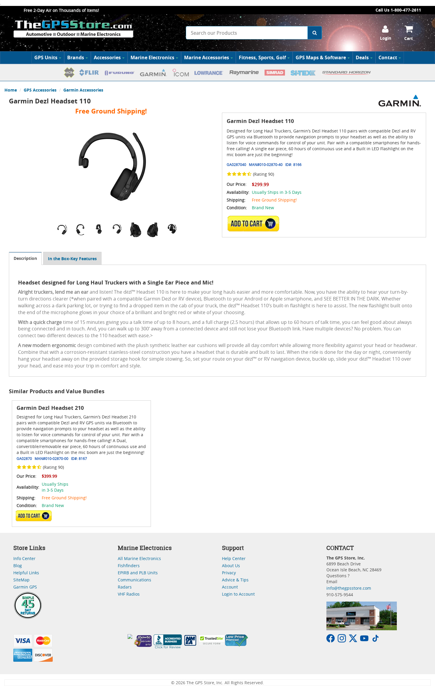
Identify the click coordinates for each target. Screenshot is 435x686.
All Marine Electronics (139, 558)
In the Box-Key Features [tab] (72, 258)
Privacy (229, 572)
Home (10, 90)
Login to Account (238, 594)
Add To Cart (34, 516)
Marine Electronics (152, 57)
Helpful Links (26, 572)
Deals (362, 57)
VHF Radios (129, 594)
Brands (75, 57)
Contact (387, 57)
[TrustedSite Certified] (211, 640)
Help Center (234, 558)
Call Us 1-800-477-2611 (398, 10)
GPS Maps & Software (321, 57)
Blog (17, 565)
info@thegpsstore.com (348, 588)
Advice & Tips (235, 580)
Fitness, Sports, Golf (262, 57)
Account (230, 587)
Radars (125, 587)
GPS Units (45, 57)
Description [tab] (25, 258)
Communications (134, 580)
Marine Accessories (206, 57)
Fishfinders (129, 565)
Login (385, 38)
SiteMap (21, 580)
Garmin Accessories (83, 90)
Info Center (24, 558)
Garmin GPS (25, 587)
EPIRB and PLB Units (138, 572)
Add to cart (255, 223)
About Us (231, 565)
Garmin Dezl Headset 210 (50, 408)
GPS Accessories (40, 90)
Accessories (107, 57)
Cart (408, 38)
